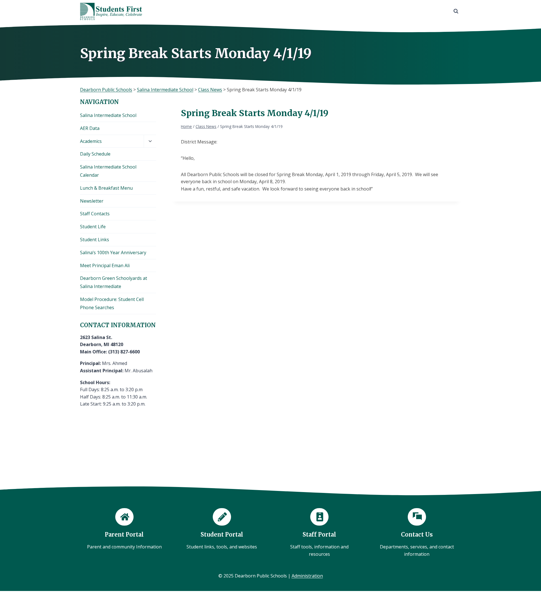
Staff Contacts (95, 214)
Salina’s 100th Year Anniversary (113, 252)
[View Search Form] (456, 11)
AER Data (89, 128)
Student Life (93, 226)
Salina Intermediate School (108, 115)
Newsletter (91, 201)
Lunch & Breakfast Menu (106, 188)
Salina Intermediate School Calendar (108, 171)
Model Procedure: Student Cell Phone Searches (112, 303)
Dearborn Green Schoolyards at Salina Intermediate (113, 282)
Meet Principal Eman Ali (105, 265)
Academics (91, 141)
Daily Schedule (95, 154)
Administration (307, 576)
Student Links (94, 239)
